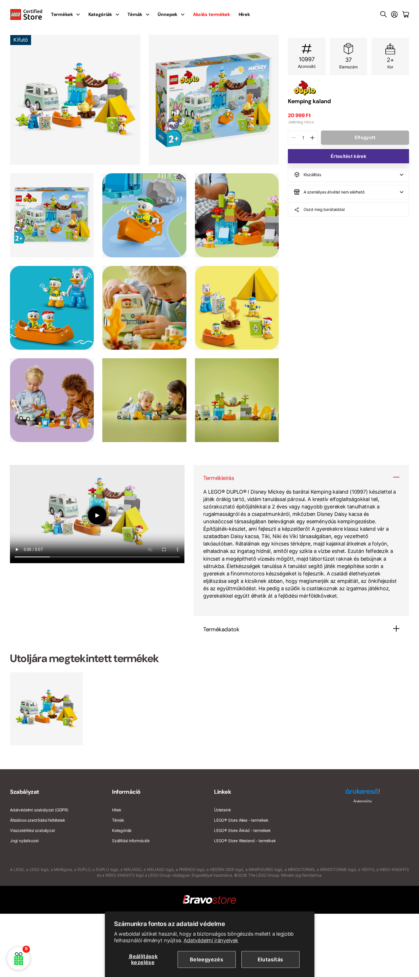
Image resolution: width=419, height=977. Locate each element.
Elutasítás (270, 959)
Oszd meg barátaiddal (324, 209)
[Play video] (97, 515)
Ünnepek (167, 14)
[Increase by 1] (312, 138)
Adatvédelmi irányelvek (211, 940)
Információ (126, 791)
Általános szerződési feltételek (37, 820)
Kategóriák (100, 14)
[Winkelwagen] (405, 14)
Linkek (222, 791)
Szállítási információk (131, 840)
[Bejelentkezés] (394, 14)
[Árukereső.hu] (362, 793)
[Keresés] (383, 14)
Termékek (62, 14)
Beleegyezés (206, 959)
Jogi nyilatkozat (24, 840)
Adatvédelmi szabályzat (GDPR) (39, 809)
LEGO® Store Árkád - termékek (242, 830)
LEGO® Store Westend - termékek (245, 840)
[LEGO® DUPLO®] (348, 88)
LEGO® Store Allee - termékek (241, 820)
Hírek (244, 14)
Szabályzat (24, 791)
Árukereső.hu (362, 801)
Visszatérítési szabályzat (32, 830)
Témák (134, 14)
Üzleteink (222, 809)
